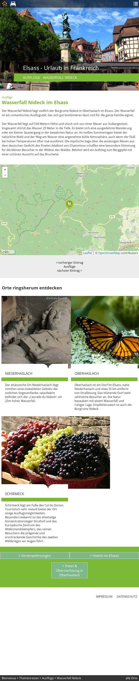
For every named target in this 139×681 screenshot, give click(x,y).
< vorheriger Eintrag (69, 263)
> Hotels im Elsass (104, 555)
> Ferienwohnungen (34, 555)
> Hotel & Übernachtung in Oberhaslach (69, 570)
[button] (69, 205)
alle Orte (131, 678)
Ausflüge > (49, 678)
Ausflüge (69, 267)
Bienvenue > (10, 678)
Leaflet (87, 253)
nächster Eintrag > (69, 271)
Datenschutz (127, 597)
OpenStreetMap (109, 253)
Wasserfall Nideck (69, 678)
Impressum (104, 597)
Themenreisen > (30, 678)
